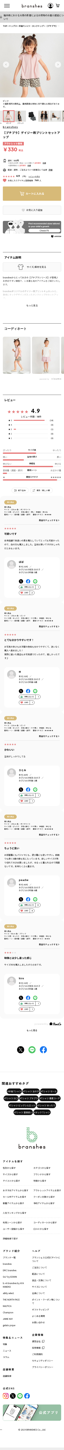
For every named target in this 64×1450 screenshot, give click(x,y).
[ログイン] (50, 5)
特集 (5, 1344)
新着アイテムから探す (13, 1203)
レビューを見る (34, 176)
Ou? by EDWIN (10, 1276)
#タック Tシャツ (42, 1112)
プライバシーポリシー (42, 1366)
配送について (38, 1273)
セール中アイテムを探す (14, 1196)
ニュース (7, 1350)
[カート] (57, 5)
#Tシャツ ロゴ (11, 1098)
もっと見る (32, 1030)
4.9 (35, 410)
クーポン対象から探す (44, 1196)
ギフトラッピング (40, 1309)
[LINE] (20, 1396)
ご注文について (39, 1267)
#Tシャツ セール (49, 1091)
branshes (10, 127)
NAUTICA (7, 1305)
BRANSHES (31, 1429)
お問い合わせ (38, 1322)
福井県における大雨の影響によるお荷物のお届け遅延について (34, 17)
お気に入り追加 (34, 210)
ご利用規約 (37, 1354)
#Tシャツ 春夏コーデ (50, 1098)
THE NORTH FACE (11, 1299)
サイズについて (39, 1286)
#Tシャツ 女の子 (31, 1091)
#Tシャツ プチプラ (29, 1098)
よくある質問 (38, 1315)
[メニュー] (7, 5)
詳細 (44, 163)
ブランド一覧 (9, 1257)
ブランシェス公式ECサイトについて (46, 1259)
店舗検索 (7, 1375)
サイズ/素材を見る (36, 267)
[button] (6, 64)
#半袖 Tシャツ (14, 1091)
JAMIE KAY (8, 1318)
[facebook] (27, 1396)
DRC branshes (9, 1270)
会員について (38, 1293)
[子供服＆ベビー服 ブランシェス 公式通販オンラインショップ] (32, 5)
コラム (6, 1356)
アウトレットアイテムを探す (47, 1190)
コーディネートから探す (45, 1222)
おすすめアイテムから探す (15, 1190)
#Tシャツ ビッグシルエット (22, 1105)
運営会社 (36, 1341)
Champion (8, 1312)
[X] (13, 1396)
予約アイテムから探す (44, 1203)
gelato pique (9, 1325)
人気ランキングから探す (14, 1212)
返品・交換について (41, 1280)
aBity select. (8, 1293)
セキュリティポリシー (42, 1360)
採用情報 (36, 1347)
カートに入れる (35, 193)
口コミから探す (40, 1228)
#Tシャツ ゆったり (46, 1105)
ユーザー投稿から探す (13, 1228)
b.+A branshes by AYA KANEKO (13, 1285)
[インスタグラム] (6, 1396)
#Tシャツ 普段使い (23, 1112)
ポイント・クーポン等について (46, 1301)
